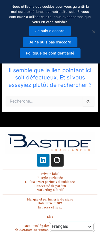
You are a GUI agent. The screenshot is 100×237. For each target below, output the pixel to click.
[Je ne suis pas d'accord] (93, 31)
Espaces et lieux (50, 207)
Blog (50, 216)
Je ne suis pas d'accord (50, 42)
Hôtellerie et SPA (50, 203)
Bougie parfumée (50, 178)
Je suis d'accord (50, 31)
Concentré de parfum (50, 186)
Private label (50, 174)
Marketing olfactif (50, 190)
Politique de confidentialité (50, 53)
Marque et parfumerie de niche (50, 199)
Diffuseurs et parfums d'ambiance (50, 182)
